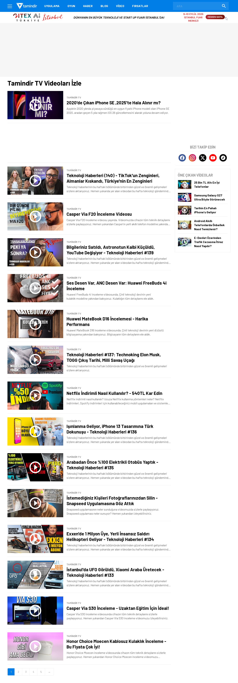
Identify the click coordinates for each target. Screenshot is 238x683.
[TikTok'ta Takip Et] (223, 158)
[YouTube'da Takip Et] (213, 158)
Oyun (71, 6)
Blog (104, 6)
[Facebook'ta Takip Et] (182, 158)
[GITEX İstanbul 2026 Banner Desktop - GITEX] (119, 13)
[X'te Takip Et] (202, 158)
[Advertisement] (89, 143)
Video (120, 6)
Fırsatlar (140, 6)
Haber (88, 6)
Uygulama (52, 6)
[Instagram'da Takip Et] (192, 158)
